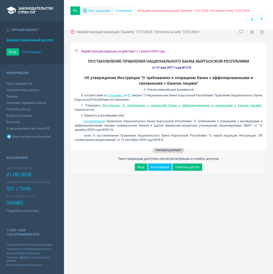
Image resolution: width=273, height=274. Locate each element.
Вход (12, 52)
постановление (94, 121)
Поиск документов (19, 83)
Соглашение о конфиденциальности (28, 248)
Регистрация (31, 52)
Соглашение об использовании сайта (29, 244)
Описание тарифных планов (26, 103)
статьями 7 (116, 95)
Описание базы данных (22, 90)
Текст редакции (98, 10)
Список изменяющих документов (170, 89)
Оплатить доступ (18, 109)
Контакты (13, 122)
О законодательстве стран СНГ (28, 128)
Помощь (12, 96)
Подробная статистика (22, 210)
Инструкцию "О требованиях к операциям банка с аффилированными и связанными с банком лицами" (182, 105)
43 (129, 95)
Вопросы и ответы (19, 115)
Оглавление (123, 10)
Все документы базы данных (24, 265)
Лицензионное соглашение (23, 253)
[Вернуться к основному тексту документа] (75, 10)
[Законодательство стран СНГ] (32, 10)
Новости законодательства (31, 136)
